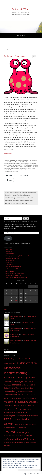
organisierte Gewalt (13, 409)
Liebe (17, 398)
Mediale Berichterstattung (13, 267)
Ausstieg (21, 359)
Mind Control (22, 398)
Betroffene (32, 359)
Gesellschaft (29, 388)
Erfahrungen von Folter (12, 258)
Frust (31, 198)
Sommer (16, 428)
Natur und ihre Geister (12, 269)
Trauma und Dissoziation (29, 192)
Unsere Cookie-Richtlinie (26, 467)
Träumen (33, 436)
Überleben (7, 445)
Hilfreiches (8, 262)
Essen (25, 381)
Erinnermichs (9, 260)
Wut (26, 203)
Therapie (22, 428)
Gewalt (6, 392)
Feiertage (30, 381)
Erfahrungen (10, 377)
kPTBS (32, 395)
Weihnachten (14, 442)
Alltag (21, 195)
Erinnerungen (20, 198)
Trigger (28, 436)
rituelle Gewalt (9, 271)
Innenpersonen (23, 201)
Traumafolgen (22, 432)
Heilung (13, 391)
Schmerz (17, 203)
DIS (18, 363)
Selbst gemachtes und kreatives (15, 273)
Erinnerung (7, 381)
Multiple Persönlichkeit (17, 401)
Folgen (8, 238)
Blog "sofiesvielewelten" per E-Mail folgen (20, 222)
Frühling (24, 385)
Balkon (27, 359)
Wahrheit (6, 442)
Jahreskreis (9, 264)
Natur (29, 406)
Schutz (22, 203)
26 (16, 301)
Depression (11, 363)
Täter (5, 439)
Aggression (15, 195)
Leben (12, 398)
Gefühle (12, 388)
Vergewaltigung (15, 439)
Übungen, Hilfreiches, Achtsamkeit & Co (17, 256)
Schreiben (21, 424)
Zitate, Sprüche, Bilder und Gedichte (16, 277)
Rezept (14, 419)
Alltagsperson (14, 359)
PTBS (7, 419)
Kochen (27, 395)
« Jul (5, 309)
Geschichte (19, 388)
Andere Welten (10, 254)
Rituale (18, 420)
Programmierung (25, 415)
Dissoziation (29, 363)
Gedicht (6, 388)
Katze (19, 395)
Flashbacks (16, 385)
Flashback (7, 385)
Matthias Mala (14, 334)
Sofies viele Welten (21, 9)
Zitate (29, 442)
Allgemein (18, 192)
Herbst (20, 391)
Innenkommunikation (11, 201)
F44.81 (27, 198)
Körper (6, 398)
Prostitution (34, 415)
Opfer (33, 406)
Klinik (23, 395)
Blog (6, 363)
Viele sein (29, 439)
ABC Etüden (9, 249)
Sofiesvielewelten (15, 316)
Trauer (28, 428)
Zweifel (34, 442)
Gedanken (31, 385)
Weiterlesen (8, 154)
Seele (26, 424)
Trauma (9, 432)
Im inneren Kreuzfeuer (14, 56)
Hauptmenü (21, 35)
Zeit (22, 442)
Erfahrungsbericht (26, 377)
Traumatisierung (21, 436)
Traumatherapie (9, 436)
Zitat (25, 442)
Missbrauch (31, 398)
